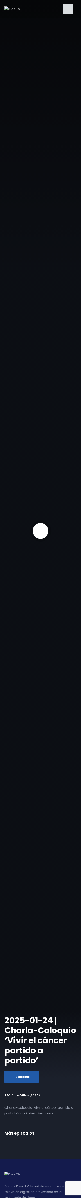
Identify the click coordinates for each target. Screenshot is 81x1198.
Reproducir (24, 1077)
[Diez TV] (12, 9)
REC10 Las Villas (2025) (22, 1095)
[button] (68, 9)
